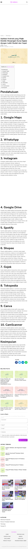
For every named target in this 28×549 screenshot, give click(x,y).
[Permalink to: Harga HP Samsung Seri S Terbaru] (21, 390)
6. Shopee (3, 79)
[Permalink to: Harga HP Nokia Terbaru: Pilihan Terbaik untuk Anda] (7, 403)
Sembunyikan (10, 67)
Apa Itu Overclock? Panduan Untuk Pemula (20, 379)
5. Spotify (3, 77)
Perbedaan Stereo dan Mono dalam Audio (7, 510)
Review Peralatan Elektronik (8, 522)
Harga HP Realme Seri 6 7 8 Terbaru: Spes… (15, 459)
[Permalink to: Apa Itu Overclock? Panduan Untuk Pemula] (21, 374)
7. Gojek (3, 81)
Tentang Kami (20, 534)
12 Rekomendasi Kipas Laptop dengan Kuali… (7, 499)
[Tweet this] (19, 362)
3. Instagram (4, 74)
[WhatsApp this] (26, 362)
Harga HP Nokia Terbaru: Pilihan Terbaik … (16, 470)
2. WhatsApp (4, 73)
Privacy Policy (7, 540)
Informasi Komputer (5, 519)
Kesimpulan (4, 87)
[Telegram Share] (22, 362)
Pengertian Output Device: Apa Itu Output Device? (21, 408)
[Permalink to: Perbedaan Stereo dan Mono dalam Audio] (7, 505)
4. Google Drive (5, 76)
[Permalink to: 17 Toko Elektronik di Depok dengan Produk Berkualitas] (20, 482)
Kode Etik (20, 538)
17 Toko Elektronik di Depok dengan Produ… (20, 488)
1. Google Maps (5, 71)
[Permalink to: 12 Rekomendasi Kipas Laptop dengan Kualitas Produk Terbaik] (7, 494)
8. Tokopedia (4, 82)
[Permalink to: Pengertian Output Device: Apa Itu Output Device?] (21, 403)
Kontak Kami (7, 536)
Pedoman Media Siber (20, 540)
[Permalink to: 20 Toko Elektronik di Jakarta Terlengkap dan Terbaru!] (20, 494)
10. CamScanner (5, 86)
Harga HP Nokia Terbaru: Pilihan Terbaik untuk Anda (7, 409)
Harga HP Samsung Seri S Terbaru (21, 395)
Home (7, 534)
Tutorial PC (3, 526)
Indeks (20, 536)
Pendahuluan (4, 69)
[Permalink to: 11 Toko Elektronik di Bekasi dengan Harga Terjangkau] (7, 482)
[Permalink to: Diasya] (2, 46)
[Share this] (16, 362)
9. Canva (3, 84)
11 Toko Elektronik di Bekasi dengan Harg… (7, 488)
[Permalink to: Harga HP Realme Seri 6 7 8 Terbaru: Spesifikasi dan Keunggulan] (7, 390)
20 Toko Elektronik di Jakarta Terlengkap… (20, 498)
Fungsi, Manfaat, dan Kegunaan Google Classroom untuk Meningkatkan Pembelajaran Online (6, 381)
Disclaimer (7, 538)
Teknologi (3, 524)
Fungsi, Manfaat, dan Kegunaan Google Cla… (16, 448)
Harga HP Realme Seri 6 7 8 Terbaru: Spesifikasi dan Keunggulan (7, 396)
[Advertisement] (14, 19)
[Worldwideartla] (14, 2)
